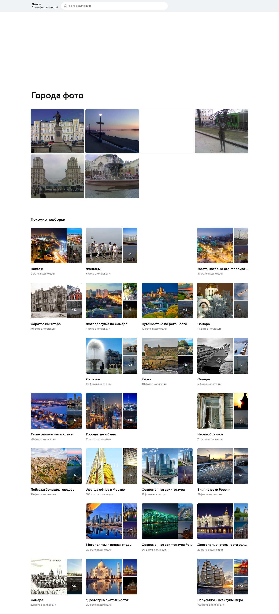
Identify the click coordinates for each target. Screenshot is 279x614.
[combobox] (117, 5)
